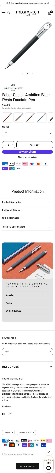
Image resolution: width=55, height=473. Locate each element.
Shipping (13, 108)
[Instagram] (12, 414)
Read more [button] (7, 406)
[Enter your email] (50, 351)
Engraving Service (11, 210)
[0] (49, 13)
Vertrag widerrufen (27, 466)
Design (9, 303)
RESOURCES (10, 367)
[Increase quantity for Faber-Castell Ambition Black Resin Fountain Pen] (12, 144)
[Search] (8, 13)
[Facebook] (5, 414)
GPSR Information (10, 217)
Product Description (11, 202)
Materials (10, 295)
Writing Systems (13, 310)
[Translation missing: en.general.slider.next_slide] (32, 73)
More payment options (27, 157)
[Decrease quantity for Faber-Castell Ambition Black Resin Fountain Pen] (4, 144)
